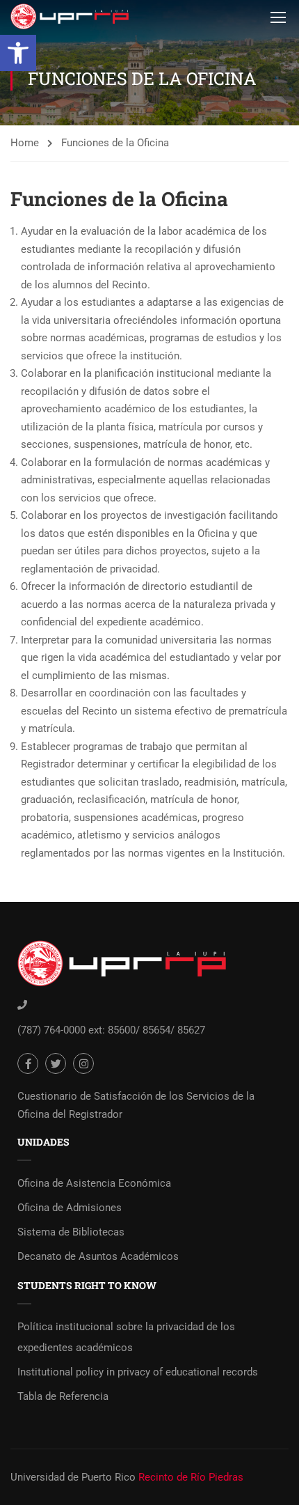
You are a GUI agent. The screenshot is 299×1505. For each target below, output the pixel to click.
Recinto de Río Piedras (190, 1477)
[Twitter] (55, 1063)
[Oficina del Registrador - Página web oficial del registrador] (69, 16)
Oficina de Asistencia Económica (94, 1183)
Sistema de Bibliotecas (70, 1232)
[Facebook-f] (27, 1063)
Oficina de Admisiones (69, 1207)
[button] (18, 53)
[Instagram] (83, 1063)
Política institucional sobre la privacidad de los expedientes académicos (126, 1337)
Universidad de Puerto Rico (73, 1477)
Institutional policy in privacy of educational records (137, 1372)
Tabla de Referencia (62, 1396)
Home (24, 143)
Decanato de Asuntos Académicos (98, 1256)
